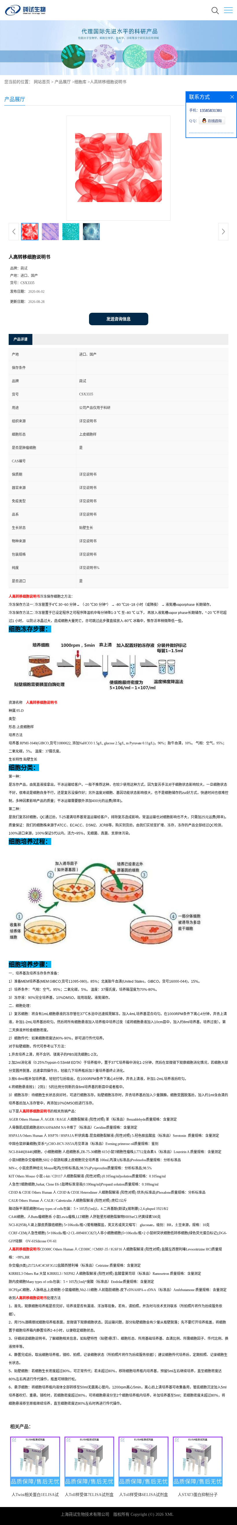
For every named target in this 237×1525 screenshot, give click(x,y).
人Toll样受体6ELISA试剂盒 (143, 1495)
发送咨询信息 (118, 319)
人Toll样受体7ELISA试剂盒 (89, 1495)
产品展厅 (63, 82)
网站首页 (42, 82)
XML (169, 1514)
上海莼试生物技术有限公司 (85, 1514)
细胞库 (80, 82)
